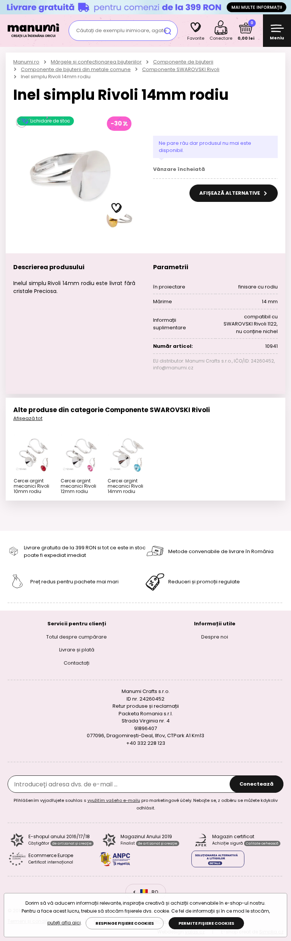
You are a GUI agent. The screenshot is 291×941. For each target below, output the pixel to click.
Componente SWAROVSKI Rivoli (180, 69)
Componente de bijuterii (183, 61)
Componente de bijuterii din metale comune (76, 69)
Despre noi (214, 636)
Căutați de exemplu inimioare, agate (121, 30)
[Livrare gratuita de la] (145, 7)
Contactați (76, 662)
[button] (117, 208)
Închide (283, 7)
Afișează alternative (230, 193)
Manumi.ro (26, 61)
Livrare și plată (76, 649)
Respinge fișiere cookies (124, 923)
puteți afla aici (64, 922)
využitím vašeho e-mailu (114, 800)
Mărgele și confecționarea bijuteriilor (96, 61)
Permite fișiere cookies (206, 923)
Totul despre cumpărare (76, 636)
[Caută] (167, 30)
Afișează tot (27, 418)
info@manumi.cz (173, 367)
